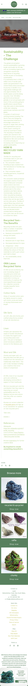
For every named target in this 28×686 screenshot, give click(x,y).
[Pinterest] (18, 645)
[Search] (22, 4)
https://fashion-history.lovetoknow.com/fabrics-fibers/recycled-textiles (14, 434)
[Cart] (26, 4)
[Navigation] (1, 4)
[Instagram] (14, 645)
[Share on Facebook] (2, 466)
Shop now (14, 509)
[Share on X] (5, 466)
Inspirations (13, 440)
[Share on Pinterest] (9, 466)
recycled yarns (10, 404)
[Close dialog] (1, 669)
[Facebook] (10, 645)
